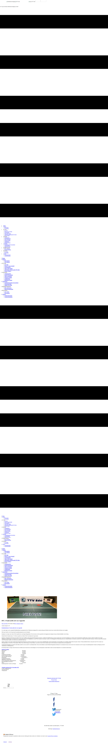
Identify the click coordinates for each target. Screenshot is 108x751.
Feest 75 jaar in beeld (8, 231)
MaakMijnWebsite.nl (56, 728)
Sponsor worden (7, 240)
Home (3, 258)
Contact (4, 253)
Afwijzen (10, 741)
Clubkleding (6, 241)
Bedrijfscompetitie (8, 289)
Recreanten (6, 227)
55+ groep (6, 251)
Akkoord (5, 741)
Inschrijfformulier (7, 238)
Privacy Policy (7, 271)
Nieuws (4, 226)
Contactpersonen (7, 254)
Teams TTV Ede (8, 285)
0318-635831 (57, 711)
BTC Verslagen (7, 248)
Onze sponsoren (7, 239)
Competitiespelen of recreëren (9, 244)
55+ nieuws (7, 262)
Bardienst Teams (8, 280)
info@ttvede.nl (57, 712)
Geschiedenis (6, 232)
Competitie (5, 243)
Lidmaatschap (6, 237)
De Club (6, 230)
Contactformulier (7, 255)
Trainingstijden (7, 245)
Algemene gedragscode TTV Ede (10, 234)
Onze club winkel (7, 233)
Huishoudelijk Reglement (54, 681)
